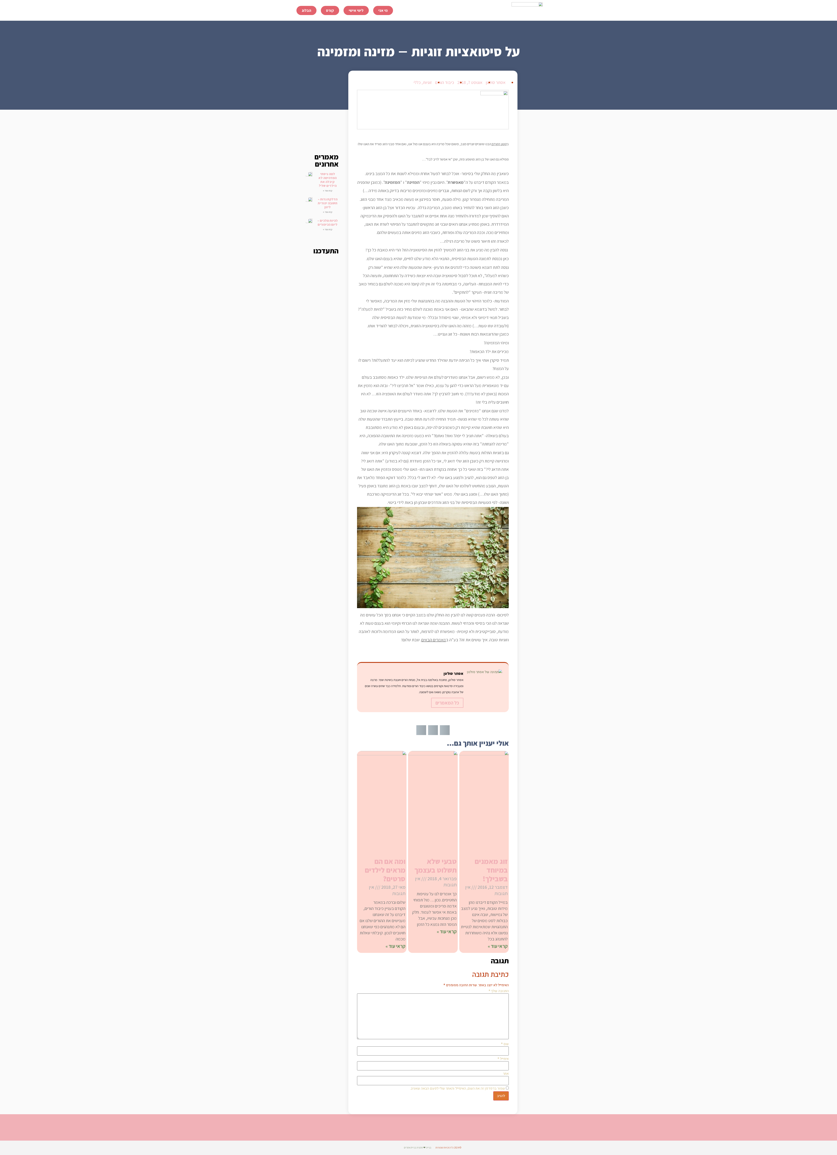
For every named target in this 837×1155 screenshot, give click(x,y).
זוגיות (427, 82)
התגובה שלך (499, 991)
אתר (506, 1073)
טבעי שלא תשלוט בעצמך (436, 865)
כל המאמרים (447, 703)
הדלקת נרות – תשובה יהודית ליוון (327, 203)
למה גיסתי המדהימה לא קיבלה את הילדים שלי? (327, 180)
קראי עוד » (498, 946)
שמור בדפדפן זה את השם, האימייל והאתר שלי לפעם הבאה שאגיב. (457, 1088)
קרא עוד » (327, 190)
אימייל (503, 1059)
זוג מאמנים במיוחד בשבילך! (491, 869)
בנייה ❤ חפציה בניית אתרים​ (417, 1147)
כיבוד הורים (444, 82)
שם (505, 1044)
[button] (445, 730)
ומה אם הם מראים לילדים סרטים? (385, 869)
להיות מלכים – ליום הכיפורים (327, 222)
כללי (417, 82)
